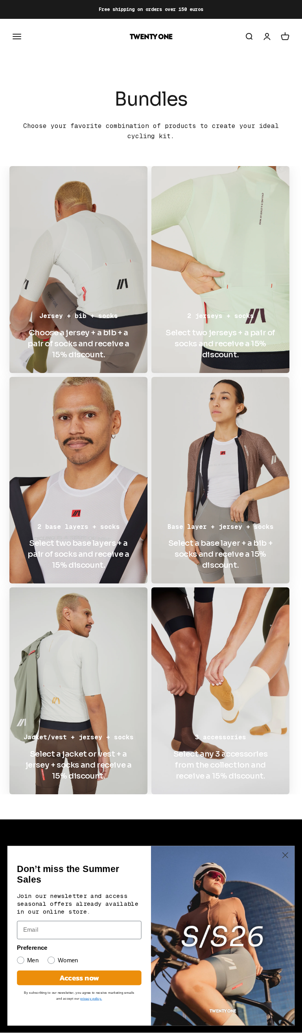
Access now (79, 977)
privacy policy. (91, 998)
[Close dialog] (285, 855)
